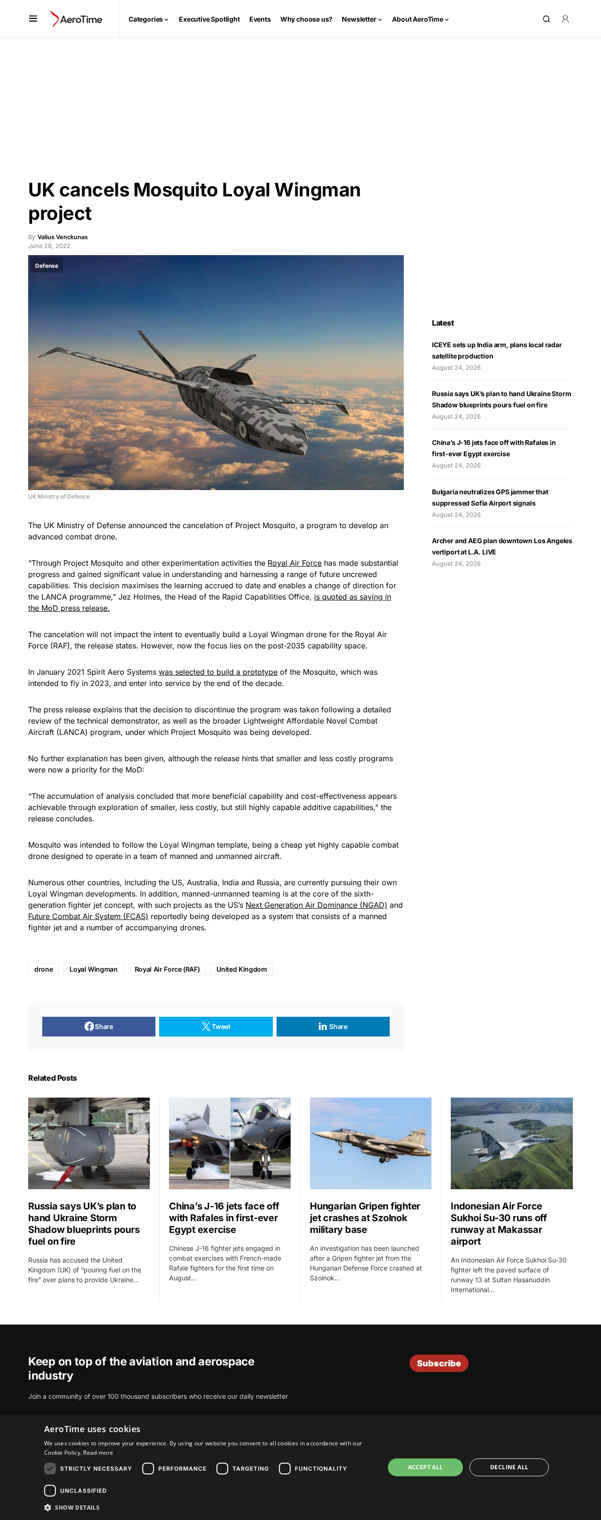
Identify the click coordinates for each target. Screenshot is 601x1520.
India (230, 882)
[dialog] (300, 1467)
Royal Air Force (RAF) (167, 969)
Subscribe (439, 1363)
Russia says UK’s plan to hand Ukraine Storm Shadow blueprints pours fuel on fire (83, 1223)
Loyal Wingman (93, 969)
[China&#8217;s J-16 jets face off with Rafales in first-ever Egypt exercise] (230, 1143)
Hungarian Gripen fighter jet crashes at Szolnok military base (365, 1217)
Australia (202, 882)
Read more (98, 1453)
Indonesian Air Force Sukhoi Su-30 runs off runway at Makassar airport (499, 1223)
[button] (33, 18)
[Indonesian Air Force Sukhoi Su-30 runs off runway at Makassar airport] (512, 1143)
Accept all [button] (425, 1467)
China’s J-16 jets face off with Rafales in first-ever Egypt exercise (224, 1217)
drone (43, 969)
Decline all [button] (509, 1467)
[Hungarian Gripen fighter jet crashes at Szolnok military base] (370, 1143)
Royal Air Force (295, 563)
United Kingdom (241, 969)
